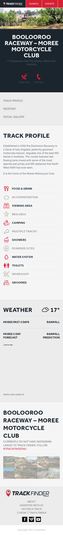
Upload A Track (31, 509)
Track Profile (13, 101)
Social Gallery (13, 117)
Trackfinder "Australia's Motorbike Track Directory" (13, 4)
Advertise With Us (31, 505)
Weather (9, 109)
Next (58, 18)
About (31, 501)
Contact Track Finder (31, 512)
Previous (5, 18)
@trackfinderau (15, 449)
